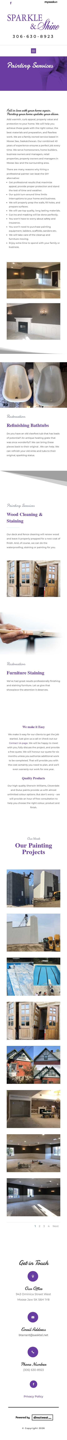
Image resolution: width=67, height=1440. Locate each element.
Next (56, 1226)
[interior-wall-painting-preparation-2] (33, 1215)
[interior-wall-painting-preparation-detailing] (33, 1171)
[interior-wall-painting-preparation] (33, 1127)
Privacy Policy (33, 1396)
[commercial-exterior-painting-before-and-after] (33, 906)
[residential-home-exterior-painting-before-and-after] (33, 1083)
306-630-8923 (33, 36)
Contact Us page (18, 743)
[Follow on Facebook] (10, 3)
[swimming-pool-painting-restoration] (33, 994)
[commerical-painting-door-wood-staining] (33, 1039)
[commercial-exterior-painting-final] (33, 950)
